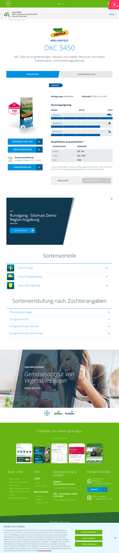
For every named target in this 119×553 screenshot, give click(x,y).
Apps (38, 482)
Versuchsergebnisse (22, 149)
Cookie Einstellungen (88, 532)
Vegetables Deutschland (18, 498)
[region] (59, 538)
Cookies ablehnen (88, 538)
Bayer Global (14, 479)
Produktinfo (32, 74)
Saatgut (39, 499)
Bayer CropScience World (19, 482)
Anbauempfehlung (87, 74)
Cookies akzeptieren (88, 544)
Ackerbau (39, 496)
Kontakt (94, 489)
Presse (11, 495)
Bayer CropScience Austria (19, 488)
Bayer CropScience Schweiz (19, 491)
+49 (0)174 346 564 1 (103, 483)
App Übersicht (60, 438)
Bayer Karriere (14, 485)
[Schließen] (1, 14)
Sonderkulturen (42, 502)
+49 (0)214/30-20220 (103, 499)
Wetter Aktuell (41, 486)
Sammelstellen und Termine (65, 488)
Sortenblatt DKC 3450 (22, 141)
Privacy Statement (44, 551)
